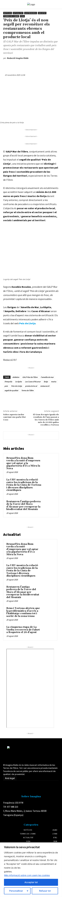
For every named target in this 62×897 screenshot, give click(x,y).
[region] (31, 869)
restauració (44, 386)
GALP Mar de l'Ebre (30, 377)
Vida (22, 16)
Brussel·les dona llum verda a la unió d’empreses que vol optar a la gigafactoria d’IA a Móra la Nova (23, 463)
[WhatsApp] (31, 65)
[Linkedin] (38, 65)
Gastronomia (30, 13)
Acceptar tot (31, 882)
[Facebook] (16, 65)
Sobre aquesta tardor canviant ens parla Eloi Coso (14, 417)
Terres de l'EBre (27, 390)
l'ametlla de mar (47, 377)
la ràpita (18, 381)
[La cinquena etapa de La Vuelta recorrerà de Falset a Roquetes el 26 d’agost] (48, 631)
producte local (31, 386)
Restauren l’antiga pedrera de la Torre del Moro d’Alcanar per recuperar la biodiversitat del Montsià (23, 505)
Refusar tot (45, 890)
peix (6, 386)
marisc (53, 381)
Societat (42, 13)
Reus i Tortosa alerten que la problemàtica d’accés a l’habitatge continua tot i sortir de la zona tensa (23, 612)
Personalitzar (16, 890)
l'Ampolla (8, 381)
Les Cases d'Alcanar (33, 381)
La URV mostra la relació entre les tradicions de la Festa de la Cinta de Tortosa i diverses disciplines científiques (23, 485)
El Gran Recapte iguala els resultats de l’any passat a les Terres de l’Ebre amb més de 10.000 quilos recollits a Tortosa (46, 419)
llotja (46, 381)
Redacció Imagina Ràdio (17, 58)
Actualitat (18, 13)
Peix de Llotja (27, 323)
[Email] (45, 65)
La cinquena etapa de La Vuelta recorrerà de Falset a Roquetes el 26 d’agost (23, 630)
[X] (24, 65)
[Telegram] (53, 65)
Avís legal (10, 778)
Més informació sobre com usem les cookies (27, 875)
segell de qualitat (11, 390)
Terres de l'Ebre (11, 16)
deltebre (15, 377)
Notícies (7, 13)
